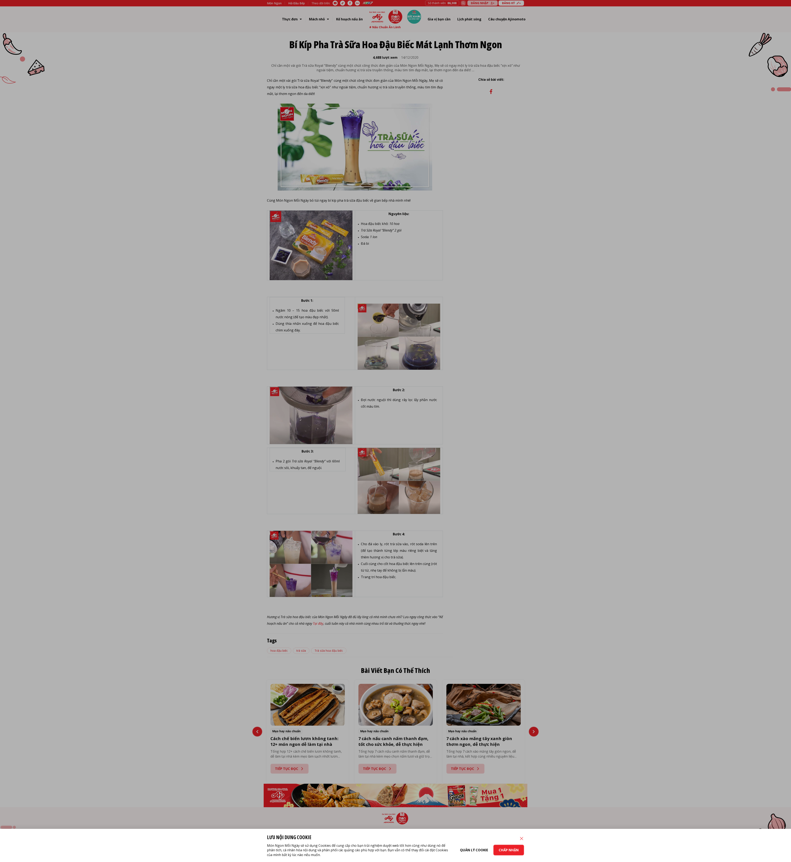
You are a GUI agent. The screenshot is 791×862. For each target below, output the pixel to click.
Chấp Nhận (509, 850)
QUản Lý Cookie (474, 850)
